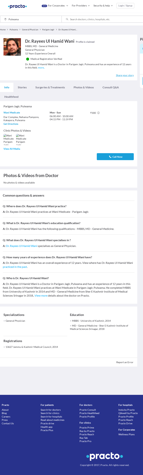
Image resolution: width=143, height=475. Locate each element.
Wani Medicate (11, 112)
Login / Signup (125, 5)
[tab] (6, 87)
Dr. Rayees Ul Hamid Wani (21, 245)
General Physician (15, 320)
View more (41, 295)
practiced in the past (15, 266)
